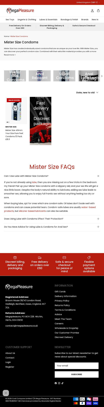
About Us (10, 353)
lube (34, 182)
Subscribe (76, 374)
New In (95, 19)
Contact (9, 357)
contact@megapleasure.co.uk (21, 325)
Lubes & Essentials (48, 19)
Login (8, 362)
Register (9, 366)
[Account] (92, 10)
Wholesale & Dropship (66, 328)
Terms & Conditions (65, 309)
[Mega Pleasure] (20, 11)
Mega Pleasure (42, 398)
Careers (59, 323)
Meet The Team (63, 319)
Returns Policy (62, 305)
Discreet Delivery (64, 337)
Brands (84, 19)
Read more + (10, 55)
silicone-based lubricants (32, 211)
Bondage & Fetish (69, 19)
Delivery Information (66, 296)
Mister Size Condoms (19, 36)
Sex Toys (10, 19)
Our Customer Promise (67, 332)
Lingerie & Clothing (27, 19)
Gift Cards (60, 291)
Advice (58, 314)
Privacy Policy (62, 300)
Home (6, 36)
